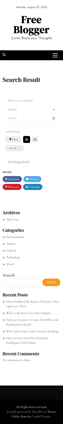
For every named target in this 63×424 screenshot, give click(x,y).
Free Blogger (32, 24)
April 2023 (12, 219)
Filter (15, 139)
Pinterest (13, 187)
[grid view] (26, 139)
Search (9, 275)
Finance (11, 244)
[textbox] (12, 109)
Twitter (34, 179)
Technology (13, 257)
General (11, 250)
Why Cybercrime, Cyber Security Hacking (32, 331)
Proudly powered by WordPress (26, 412)
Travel (10, 264)
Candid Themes (41, 416)
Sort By (12, 148)
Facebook (13, 179)
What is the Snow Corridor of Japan (28, 313)
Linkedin (34, 187)
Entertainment (15, 237)
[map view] (34, 139)
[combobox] (30, 109)
